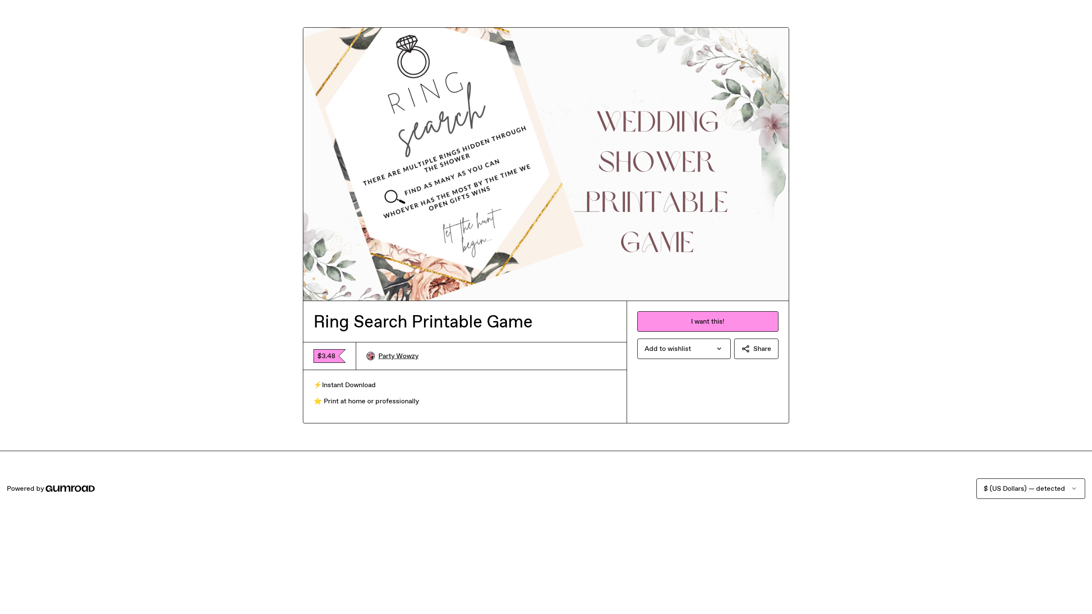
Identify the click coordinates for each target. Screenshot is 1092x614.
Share (762, 349)
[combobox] (684, 349)
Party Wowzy (398, 356)
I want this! (707, 321)
